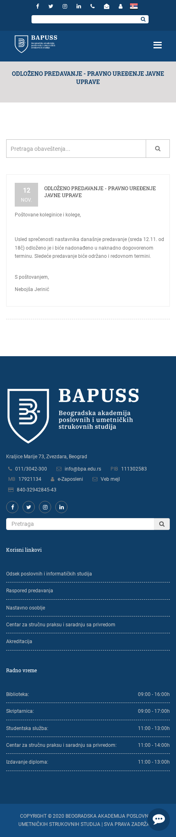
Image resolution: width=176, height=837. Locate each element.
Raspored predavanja (29, 591)
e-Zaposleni (70, 479)
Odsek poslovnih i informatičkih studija (49, 574)
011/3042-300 (31, 469)
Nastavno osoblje (25, 608)
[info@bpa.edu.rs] (107, 6)
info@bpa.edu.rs (83, 469)
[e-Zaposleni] (120, 6)
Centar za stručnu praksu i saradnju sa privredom (60, 625)
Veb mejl (110, 479)
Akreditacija (19, 641)
